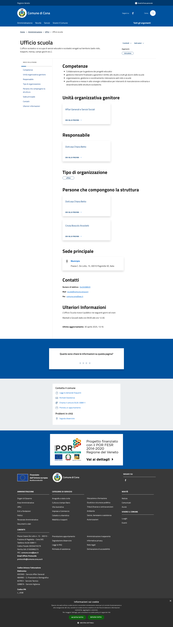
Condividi (126, 43)
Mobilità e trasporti (59, 519)
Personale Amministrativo (27, 519)
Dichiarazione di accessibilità (98, 549)
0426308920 (85, 287)
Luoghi (124, 518)
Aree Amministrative (25, 502)
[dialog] (86, 612)
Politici (20, 515)
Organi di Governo (24, 498)
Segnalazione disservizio (62, 540)
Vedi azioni (138, 43)
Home (22, 32)
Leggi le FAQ (57, 544)
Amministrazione (35, 32)
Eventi (124, 522)
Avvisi (124, 506)
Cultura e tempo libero (61, 502)
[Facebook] (132, 13)
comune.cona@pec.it (75, 296)
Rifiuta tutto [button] (96, 617)
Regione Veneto (23, 3)
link (109, 612)
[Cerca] (153, 13)
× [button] (170, 601)
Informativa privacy (95, 540)
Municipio (75, 261)
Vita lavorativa (58, 506)
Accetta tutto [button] (77, 617)
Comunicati (126, 502)
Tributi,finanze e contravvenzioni (100, 506)
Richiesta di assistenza (61, 549)
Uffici (47, 32)
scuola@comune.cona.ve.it (77, 291)
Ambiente (91, 511)
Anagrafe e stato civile (61, 498)
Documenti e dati (24, 523)
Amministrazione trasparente (99, 536)
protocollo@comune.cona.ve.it (29, 559)
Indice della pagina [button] (29, 62)
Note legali (91, 544)
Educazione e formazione (97, 498)
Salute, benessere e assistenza (99, 515)
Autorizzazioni (92, 519)
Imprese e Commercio (60, 511)
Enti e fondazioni (24, 511)
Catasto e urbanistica (60, 515)
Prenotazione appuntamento (63, 536)
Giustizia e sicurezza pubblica (98, 502)
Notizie (124, 498)
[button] (86, 622)
